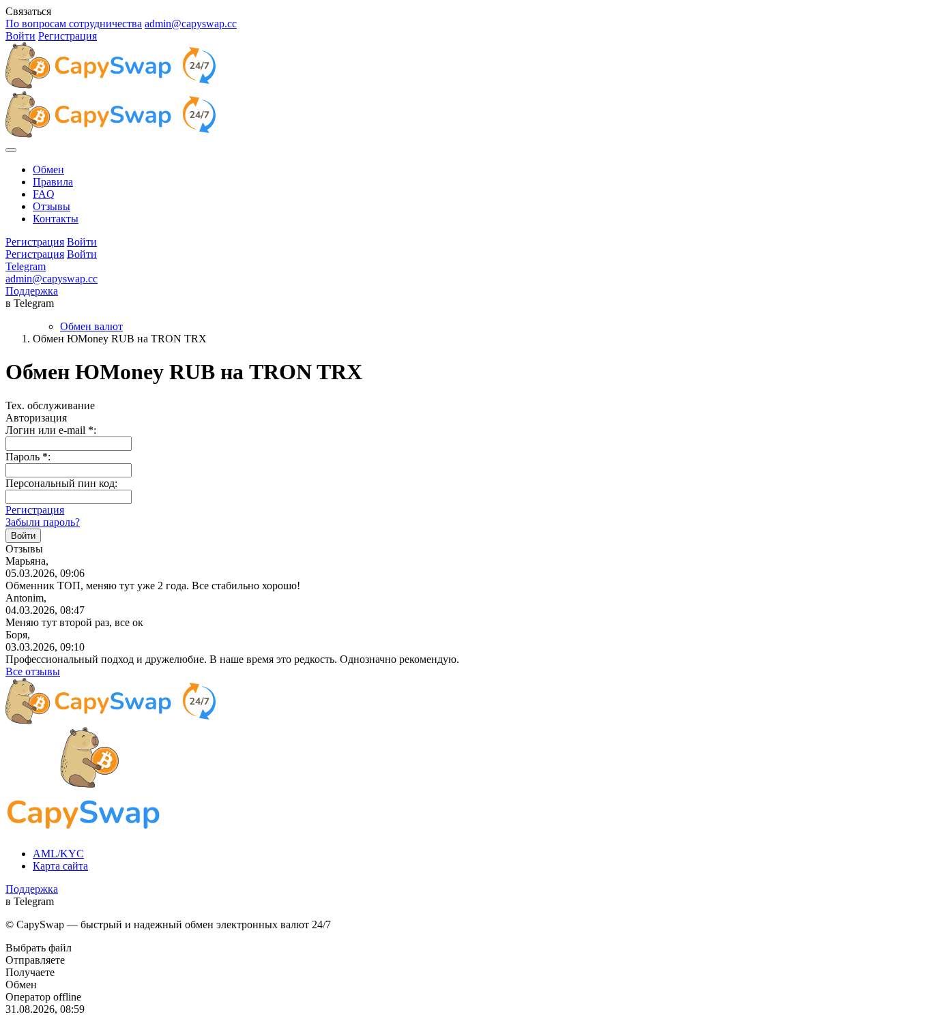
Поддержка (31, 291)
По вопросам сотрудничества (73, 23)
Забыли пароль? (42, 522)
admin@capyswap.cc (191, 23)
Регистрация (67, 36)
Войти (20, 36)
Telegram (25, 266)
